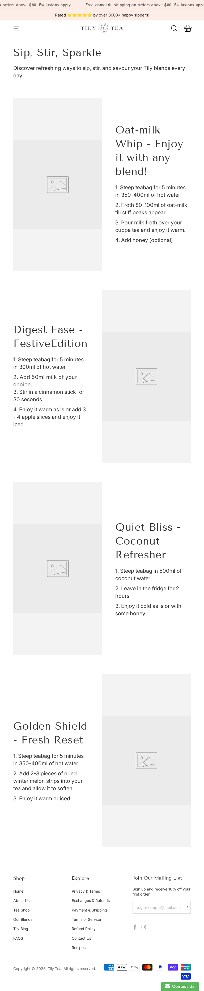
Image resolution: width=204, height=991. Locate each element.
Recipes (79, 947)
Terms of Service (86, 919)
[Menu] (16, 28)
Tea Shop (21, 910)
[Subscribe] (188, 907)
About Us (21, 900)
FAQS (18, 938)
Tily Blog (20, 928)
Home (18, 891)
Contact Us (81, 938)
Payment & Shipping (89, 910)
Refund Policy (84, 928)
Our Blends (22, 919)
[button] (174, 28)
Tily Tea (54, 968)
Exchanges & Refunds (91, 900)
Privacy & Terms (86, 891)
